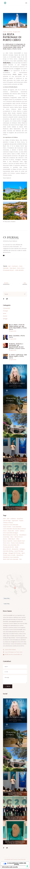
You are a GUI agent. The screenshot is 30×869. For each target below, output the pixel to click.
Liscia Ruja (6, 537)
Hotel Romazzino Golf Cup (10, 535)
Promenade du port (8, 270)
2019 (8, 518)
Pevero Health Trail (18, 541)
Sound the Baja (18, 551)
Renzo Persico (7, 549)
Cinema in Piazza (8, 522)
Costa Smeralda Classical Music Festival (14, 528)
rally (16, 547)
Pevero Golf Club (7, 541)
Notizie (4, 31)
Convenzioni (6, 308)
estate (5, 531)
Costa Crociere (7, 526)
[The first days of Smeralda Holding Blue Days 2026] (15, 450)
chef (9, 266)
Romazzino (15, 549)
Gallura (22, 531)
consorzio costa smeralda (10, 524)
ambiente (13, 518)
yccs (20, 559)
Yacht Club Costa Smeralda (10, 559)
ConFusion (15, 266)
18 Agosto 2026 (12, 359)
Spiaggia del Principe (14, 553)
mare (11, 537)
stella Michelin (19, 270)
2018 (4, 518)
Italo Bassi (13, 268)
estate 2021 (11, 531)
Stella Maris (7, 63)
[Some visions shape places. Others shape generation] (15, 401)
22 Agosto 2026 (12, 331)
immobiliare (22, 535)
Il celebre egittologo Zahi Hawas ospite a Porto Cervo (18, 356)
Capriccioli (15, 520)
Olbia (17, 539)
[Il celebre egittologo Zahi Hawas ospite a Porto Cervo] (5, 356)
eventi (17, 531)
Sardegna (22, 549)
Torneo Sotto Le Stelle (9, 555)
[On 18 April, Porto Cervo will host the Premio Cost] (15, 498)
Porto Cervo (20, 268)
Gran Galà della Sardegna (10, 533)
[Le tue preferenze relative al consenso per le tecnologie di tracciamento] (27, 866)
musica (5, 539)
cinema (21, 520)
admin (10, 31)
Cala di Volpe (7, 520)
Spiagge (5, 318)
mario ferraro (18, 537)
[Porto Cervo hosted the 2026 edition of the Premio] (15, 474)
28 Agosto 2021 (16, 31)
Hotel (4, 313)
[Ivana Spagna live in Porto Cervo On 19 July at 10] (15, 376)
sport (23, 553)
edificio (6, 70)
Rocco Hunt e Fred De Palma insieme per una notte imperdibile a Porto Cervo (18, 327)
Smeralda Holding (8, 551)
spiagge (5, 553)
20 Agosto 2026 (12, 350)
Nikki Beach (11, 539)
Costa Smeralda (16, 526)
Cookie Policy (7, 603)
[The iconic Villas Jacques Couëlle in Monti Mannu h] (15, 425)
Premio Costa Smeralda (17, 543)
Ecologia (5, 311)
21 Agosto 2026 (12, 339)
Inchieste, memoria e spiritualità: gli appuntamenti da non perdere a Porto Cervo (17, 346)
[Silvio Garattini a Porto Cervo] (5, 337)
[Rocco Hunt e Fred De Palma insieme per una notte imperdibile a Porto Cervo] (5, 326)
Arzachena (20, 518)
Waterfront (19, 555)
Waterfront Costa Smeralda (11, 557)
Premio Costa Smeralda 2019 (11, 545)
